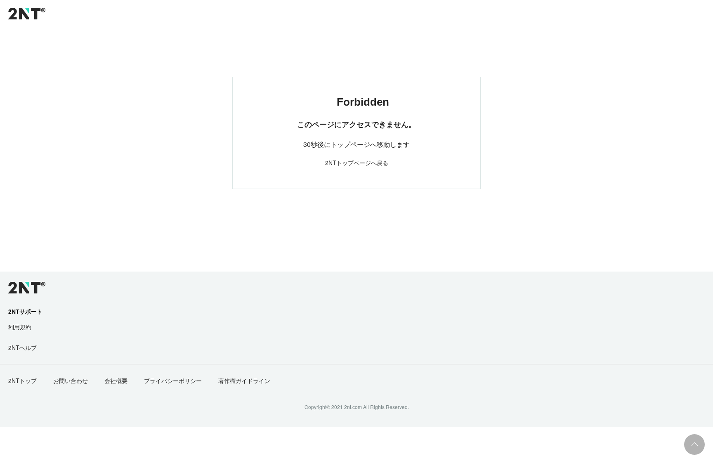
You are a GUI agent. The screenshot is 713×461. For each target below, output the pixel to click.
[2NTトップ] (26, 13)
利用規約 (19, 327)
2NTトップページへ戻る (356, 162)
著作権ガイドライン (244, 380)
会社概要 (115, 380)
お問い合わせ (70, 380)
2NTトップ (22, 380)
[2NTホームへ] (22, 287)
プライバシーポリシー (173, 380)
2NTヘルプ (22, 347)
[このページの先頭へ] (694, 444)
